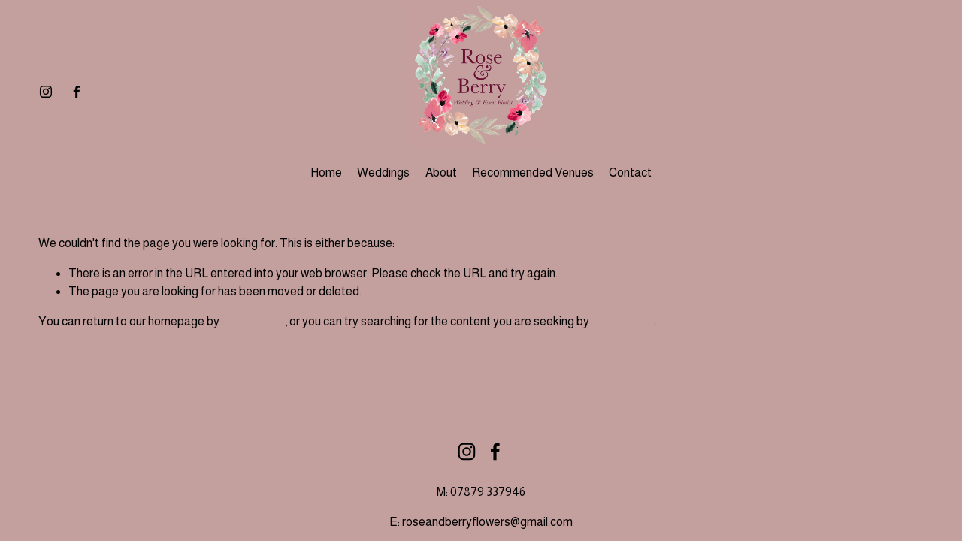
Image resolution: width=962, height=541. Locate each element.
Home (326, 172)
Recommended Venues (533, 172)
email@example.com (778, 467)
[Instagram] (45, 91)
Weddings (383, 172)
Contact (630, 172)
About (441, 172)
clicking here (253, 321)
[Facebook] (76, 91)
